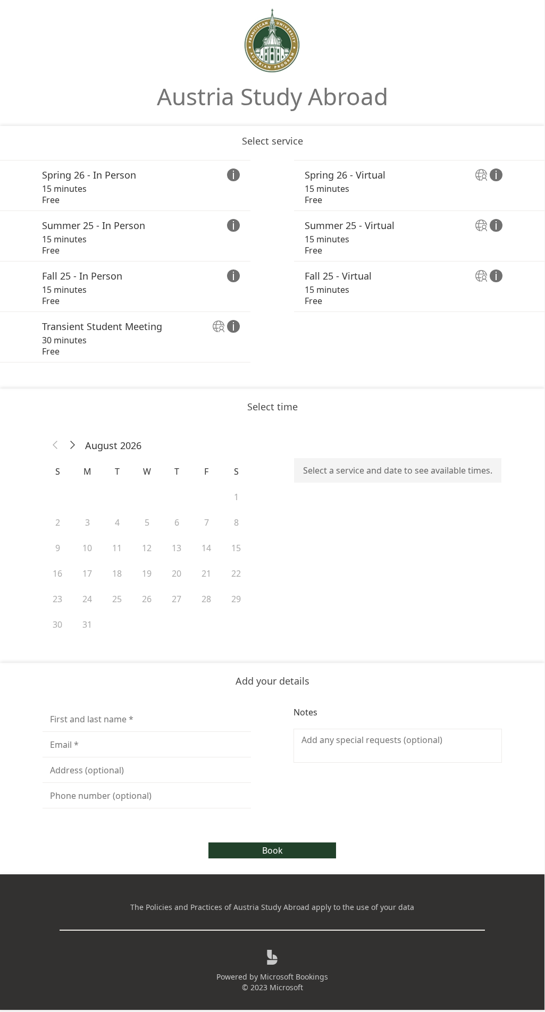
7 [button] (206, 522)
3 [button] (87, 522)
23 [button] (57, 599)
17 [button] (87, 573)
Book (272, 850)
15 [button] (236, 548)
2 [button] (57, 522)
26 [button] (147, 599)
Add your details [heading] (272, 680)
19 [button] (147, 573)
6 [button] (176, 522)
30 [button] (57, 624)
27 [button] (176, 599)
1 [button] (236, 497)
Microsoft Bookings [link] (294, 977)
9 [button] (57, 548)
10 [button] (87, 548)
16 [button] (57, 573)
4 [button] (117, 522)
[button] (55, 445)
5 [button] (147, 522)
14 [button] (206, 548)
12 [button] (147, 548)
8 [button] (236, 522)
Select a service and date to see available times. (397, 470)
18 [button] (117, 573)
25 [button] (117, 599)
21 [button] (206, 573)
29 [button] (236, 599)
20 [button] (176, 573)
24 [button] (87, 599)
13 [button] (176, 548)
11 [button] (117, 548)
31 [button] (87, 624)
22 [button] (236, 573)
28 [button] (206, 599)
